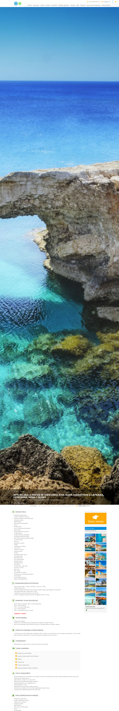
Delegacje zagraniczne (63, 5)
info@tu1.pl (106, 2)
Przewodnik (54, 5)
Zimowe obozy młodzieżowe (94, 5)
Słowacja (48, 5)
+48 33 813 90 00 (94, 2)
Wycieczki (82, 5)
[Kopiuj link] (86, 610)
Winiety (42, 5)
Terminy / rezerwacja (96, 521)
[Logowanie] (115, 2)
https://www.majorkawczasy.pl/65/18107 (95, 608)
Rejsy (77, 5)
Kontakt (29, 5)
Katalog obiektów (106, 5)
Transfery (73, 5)
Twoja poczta (36, 5)
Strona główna (33, 505)
